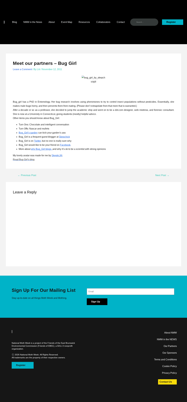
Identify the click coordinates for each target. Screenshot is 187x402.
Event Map (66, 22)
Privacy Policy (169, 373)
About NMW (170, 332)
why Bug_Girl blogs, (41, 149)
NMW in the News (32, 22)
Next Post (162, 175)
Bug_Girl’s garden (28, 132)
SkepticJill (57, 155)
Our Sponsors (169, 353)
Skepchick (64, 137)
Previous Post (27, 175)
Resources (84, 22)
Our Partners (170, 346)
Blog (14, 22)
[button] (4, 22)
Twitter (37, 141)
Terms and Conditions (165, 359)
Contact (121, 22)
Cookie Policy (169, 366)
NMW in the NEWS (167, 339)
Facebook (65, 145)
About (52, 22)
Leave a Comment (22, 69)
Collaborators (103, 22)
